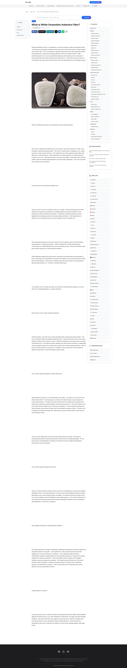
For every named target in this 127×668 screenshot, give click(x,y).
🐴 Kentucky (93, 231)
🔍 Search (86, 17)
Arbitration (93, 134)
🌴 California (93, 192)
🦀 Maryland (93, 241)
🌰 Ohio (92, 289)
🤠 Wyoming (93, 338)
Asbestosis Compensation (96, 69)
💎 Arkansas (93, 189)
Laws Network (36, 27)
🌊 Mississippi (93, 254)
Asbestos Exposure (95, 33)
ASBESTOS (32, 11)
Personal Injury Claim (94, 72)
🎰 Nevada (92, 267)
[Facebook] (59, 651)
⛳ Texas (92, 315)
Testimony (93, 82)
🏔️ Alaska (92, 183)
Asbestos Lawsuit (94, 60)
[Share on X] (56, 31)
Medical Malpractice (95, 356)
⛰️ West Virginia (94, 331)
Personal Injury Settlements (96, 136)
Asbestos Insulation (95, 43)
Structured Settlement (95, 139)
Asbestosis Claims (94, 67)
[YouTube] (68, 651)
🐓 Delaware (93, 202)
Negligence (93, 359)
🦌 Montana (93, 260)
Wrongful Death (20, 35)
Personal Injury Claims (95, 89)
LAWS (26, 11)
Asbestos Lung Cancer (95, 55)
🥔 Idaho (92, 215)
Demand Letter (94, 104)
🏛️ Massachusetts (94, 244)
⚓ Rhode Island (94, 302)
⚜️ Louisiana (93, 234)
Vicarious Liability (94, 121)
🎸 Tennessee (93, 312)
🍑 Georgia (92, 209)
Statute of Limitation (95, 116)
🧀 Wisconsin (93, 335)
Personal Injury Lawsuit (95, 91)
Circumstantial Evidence (96, 84)
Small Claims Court (94, 96)
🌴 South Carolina (94, 306)
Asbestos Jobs (94, 45)
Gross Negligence (94, 114)
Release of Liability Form (96, 109)
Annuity (92, 131)
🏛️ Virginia (92, 325)
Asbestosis (93, 47)
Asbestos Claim (94, 62)
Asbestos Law (93, 28)
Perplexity (51, 31)
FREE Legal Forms (94, 350)
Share (35, 31)
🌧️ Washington (93, 328)
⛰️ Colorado (93, 196)
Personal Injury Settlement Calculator (98, 94)
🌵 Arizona (92, 186)
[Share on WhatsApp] (63, 31)
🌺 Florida (92, 205)
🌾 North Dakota (94, 286)
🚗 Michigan (93, 247)
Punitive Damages (94, 126)
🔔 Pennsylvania (94, 299)
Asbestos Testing (94, 38)
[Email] (66, 31)
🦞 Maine (92, 238)
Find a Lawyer (93, 353)
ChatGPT (43, 31)
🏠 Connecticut (93, 199)
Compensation (93, 124)
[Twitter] (63, 651)
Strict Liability (93, 119)
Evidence (93, 79)
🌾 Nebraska (93, 263)
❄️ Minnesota (93, 251)
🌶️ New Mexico (93, 276)
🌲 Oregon (92, 296)
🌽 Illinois (92, 218)
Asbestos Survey (94, 52)
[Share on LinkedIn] (59, 31)
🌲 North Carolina (94, 283)
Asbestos (19, 26)
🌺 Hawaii (92, 212)
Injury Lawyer (93, 87)
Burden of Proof (94, 75)
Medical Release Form (95, 106)
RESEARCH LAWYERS (95, 2)
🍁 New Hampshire (94, 270)
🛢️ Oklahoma (93, 293)
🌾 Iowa (92, 225)
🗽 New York (93, 280)
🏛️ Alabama (93, 179)
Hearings (93, 77)
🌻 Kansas (92, 228)
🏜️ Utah (92, 318)
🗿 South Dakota (94, 309)
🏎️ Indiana (92, 221)
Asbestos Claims (93, 57)
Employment (19, 29)
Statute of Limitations (95, 99)
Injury (18, 32)
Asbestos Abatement (95, 40)
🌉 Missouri (93, 257)
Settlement (92, 129)
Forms (91, 101)
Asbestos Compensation (96, 65)
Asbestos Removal (94, 50)
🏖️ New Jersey (93, 273)
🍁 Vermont (93, 322)
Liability (91, 111)
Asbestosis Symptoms (95, 35)
